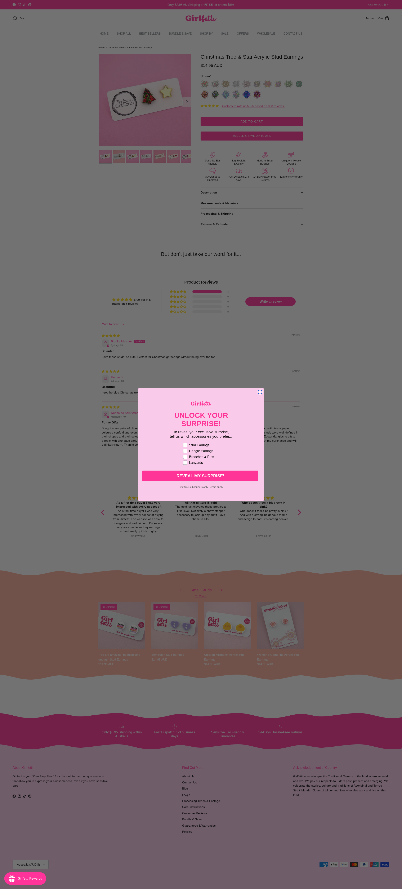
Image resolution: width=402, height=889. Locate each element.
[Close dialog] (260, 392)
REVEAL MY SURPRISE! (200, 476)
